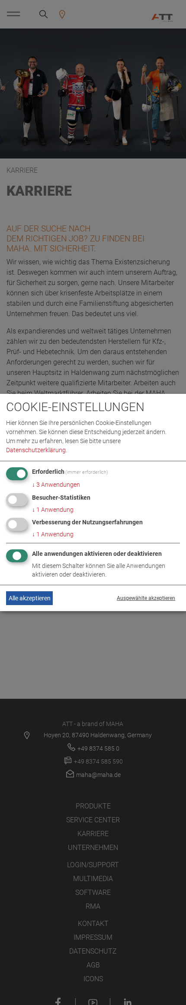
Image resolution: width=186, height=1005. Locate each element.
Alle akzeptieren (30, 598)
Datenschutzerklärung (36, 450)
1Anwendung (53, 509)
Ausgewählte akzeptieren (146, 598)
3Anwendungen (56, 484)
